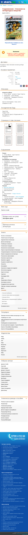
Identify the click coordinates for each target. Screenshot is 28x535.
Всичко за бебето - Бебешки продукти (11, 457)
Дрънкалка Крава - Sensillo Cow (9, 527)
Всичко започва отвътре (8, 484)
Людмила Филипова (6, 376)
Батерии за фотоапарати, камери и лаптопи (12, 469)
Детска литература (6, 241)
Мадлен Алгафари (5, 372)
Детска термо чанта (7, 519)
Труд (16, 76)
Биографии (4, 266)
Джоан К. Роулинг (5, 370)
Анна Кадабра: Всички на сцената (10, 492)
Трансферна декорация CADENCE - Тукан (11, 509)
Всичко (9, 462)
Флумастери (4, 403)
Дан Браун (3, 378)
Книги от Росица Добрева (7, 329)
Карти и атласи (5, 272)
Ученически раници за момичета (9, 413)
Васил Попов (4, 386)
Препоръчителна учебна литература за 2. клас (12, 315)
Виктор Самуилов (9, 187)
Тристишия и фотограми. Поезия (10, 516)
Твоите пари (5, 497)
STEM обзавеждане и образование (10, 459)
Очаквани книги (5, 306)
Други (2, 288)
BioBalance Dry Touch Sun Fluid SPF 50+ (11, 523)
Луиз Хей (3, 366)
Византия (3, 344)
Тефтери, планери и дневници (8, 286)
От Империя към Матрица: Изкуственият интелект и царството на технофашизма (14, 499)
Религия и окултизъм (6, 258)
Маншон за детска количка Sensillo (10, 507)
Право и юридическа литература (9, 254)
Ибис (2, 352)
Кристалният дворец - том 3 (8, 494)
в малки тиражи (10, 463)
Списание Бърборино (7, 293)
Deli (2, 340)
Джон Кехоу (4, 390)
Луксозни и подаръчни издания (9, 268)
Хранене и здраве (5, 260)
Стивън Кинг (4, 382)
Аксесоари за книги (6, 282)
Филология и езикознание (7, 248)
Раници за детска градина (7, 401)
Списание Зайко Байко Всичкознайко (10, 295)
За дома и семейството (7, 262)
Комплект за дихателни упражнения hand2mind (13, 522)
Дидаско (3, 348)
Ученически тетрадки (6, 246)
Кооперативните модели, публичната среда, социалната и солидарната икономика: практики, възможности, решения (13, 478)
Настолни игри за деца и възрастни (10, 447)
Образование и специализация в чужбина (12, 299)
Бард (2, 336)
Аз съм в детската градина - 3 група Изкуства (12, 325)
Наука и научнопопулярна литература (10, 250)
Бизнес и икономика (6, 235)
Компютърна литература (7, 237)
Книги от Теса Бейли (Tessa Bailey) (9, 327)
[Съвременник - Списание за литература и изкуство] (14, 28)
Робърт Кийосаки (5, 374)
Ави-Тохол (4, 301)
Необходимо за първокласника (8, 323)
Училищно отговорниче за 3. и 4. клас (11, 474)
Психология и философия (7, 256)
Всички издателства (21, 356)
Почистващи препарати (8, 448)
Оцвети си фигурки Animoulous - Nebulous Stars (13, 517)
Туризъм (3, 274)
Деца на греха (6, 526)
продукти (8, 453)
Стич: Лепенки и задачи (8, 475)
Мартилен (3, 350)
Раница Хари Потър (6, 411)
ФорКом (3, 346)
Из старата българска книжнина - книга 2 (11, 489)
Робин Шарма (4, 368)
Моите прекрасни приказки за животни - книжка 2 (13, 501)
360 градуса (4, 303)
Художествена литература (7, 239)
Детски (6, 456)
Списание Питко (6, 297)
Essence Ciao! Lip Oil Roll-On (8, 529)
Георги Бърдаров (5, 380)
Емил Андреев (20, 196)
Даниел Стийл (4, 364)
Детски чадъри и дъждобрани (8, 409)
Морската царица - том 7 (8, 481)
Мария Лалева (4, 384)
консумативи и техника (9, 450)
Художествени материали (8, 451)
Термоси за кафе (5, 210)
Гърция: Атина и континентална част (10, 495)
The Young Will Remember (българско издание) (12, 482)
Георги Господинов (5, 388)
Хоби (2, 278)
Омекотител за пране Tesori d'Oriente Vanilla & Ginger (14, 506)
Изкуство (3, 264)
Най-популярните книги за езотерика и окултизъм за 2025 (14, 320)
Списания (10, 5)
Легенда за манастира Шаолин (9, 525)
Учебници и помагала (6, 243)
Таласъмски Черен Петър (8, 510)
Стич (4, 520)
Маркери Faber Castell (6, 407)
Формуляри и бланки (6, 280)
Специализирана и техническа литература (12, 252)
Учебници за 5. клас (6, 317)
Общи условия (19, 533)
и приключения (8, 465)
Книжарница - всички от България (11, 446)
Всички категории (22, 308)
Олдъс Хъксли (16, 193)
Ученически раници (6, 405)
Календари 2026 (5, 276)
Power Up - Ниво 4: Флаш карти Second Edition (12, 488)
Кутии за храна (5, 417)
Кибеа (2, 338)
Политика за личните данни (25, 534)
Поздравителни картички (7, 284)
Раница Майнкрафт (6, 420)
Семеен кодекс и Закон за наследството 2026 (12, 491)
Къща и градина (6, 512)
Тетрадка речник (5, 415)
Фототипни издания (6, 270)
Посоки (3, 354)
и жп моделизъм (9, 460)
